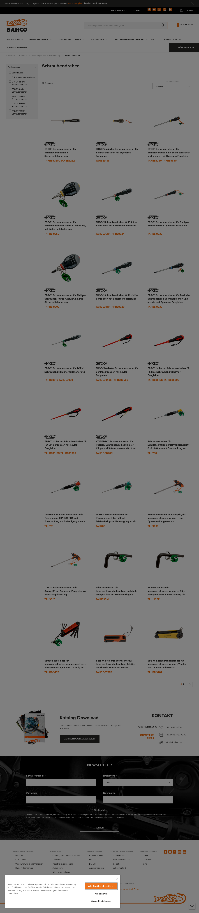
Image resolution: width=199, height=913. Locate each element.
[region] (62, 891)
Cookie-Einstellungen (101, 901)
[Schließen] (117, 879)
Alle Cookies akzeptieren (101, 886)
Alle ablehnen (101, 893)
